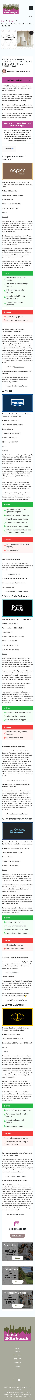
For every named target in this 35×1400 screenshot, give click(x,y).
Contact (17, 1355)
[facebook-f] (14, 1380)
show (12, 148)
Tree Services (10, 1269)
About (17, 1352)
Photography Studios (14, 1293)
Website (4, 212)
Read (17, 1258)
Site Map (17, 1359)
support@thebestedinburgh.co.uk (17, 1392)
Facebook (5, 217)
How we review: (14, 80)
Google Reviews (19, 367)
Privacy (17, 1362)
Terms (17, 1366)
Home (17, 1348)
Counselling (9, 1245)
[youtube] (20, 1380)
